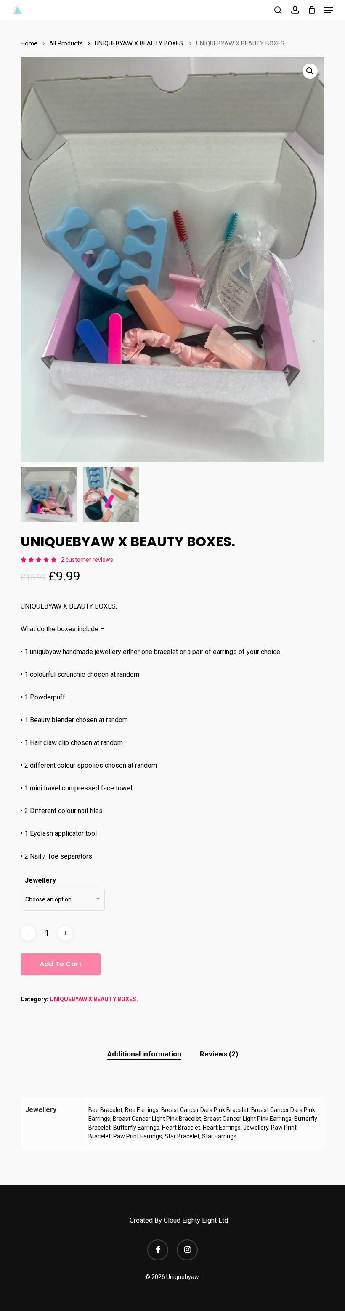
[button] (328, 10)
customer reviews (87, 559)
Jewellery (40, 880)
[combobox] (63, 899)
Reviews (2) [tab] (219, 1054)
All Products (66, 43)
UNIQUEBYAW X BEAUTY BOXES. (139, 43)
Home (29, 43)
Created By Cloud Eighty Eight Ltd (179, 1220)
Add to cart (61, 964)
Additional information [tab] (144, 1054)
